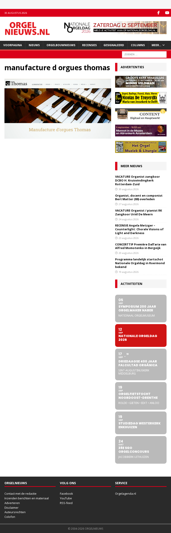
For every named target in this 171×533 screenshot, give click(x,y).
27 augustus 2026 (128, 204)
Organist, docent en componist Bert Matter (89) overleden (139, 197)
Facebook (66, 494)
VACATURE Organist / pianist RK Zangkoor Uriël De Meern (138, 212)
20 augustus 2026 (128, 253)
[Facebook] (158, 13)
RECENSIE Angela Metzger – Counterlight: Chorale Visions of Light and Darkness (139, 229)
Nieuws (34, 45)
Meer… (156, 45)
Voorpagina (12, 45)
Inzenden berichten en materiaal (26, 498)
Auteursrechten (15, 512)
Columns (138, 45)
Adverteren (12, 503)
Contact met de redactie (20, 494)
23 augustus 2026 (128, 238)
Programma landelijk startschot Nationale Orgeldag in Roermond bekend (140, 263)
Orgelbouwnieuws (61, 45)
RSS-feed (66, 503)
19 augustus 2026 (128, 272)
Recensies (89, 45)
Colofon (9, 517)
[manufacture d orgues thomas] (57, 136)
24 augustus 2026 (128, 219)
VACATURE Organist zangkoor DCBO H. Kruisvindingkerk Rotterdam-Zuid (137, 180)
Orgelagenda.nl (125, 494)
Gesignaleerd (114, 45)
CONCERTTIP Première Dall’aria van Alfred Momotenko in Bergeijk (140, 246)
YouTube (66, 498)
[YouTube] (167, 13)
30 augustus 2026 (128, 189)
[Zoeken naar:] (144, 54)
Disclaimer (11, 508)
